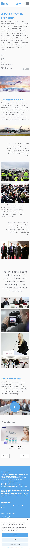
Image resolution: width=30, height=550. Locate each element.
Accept (15, 535)
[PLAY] (15, 407)
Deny (15, 539)
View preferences (15, 544)
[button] (27, 519)
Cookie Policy (9, 547)
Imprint (21, 547)
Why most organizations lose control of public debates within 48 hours (14, 475)
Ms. (10, 517)
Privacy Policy (16, 547)
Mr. (5, 517)
